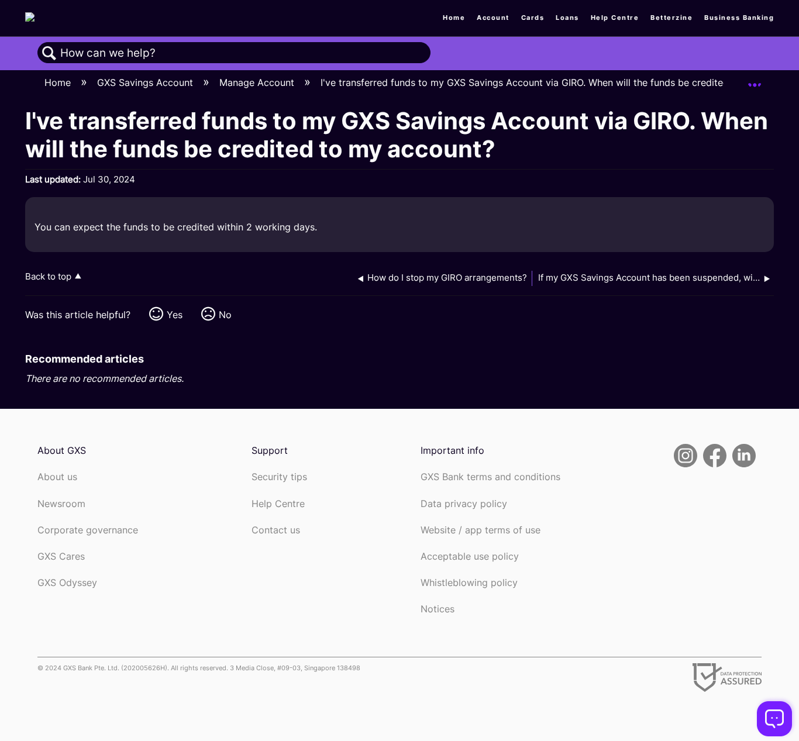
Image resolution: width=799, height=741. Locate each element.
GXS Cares (61, 556)
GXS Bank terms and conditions (490, 476)
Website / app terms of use (480, 530)
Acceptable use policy (470, 556)
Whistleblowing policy (469, 582)
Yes (174, 314)
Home (454, 17)
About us (57, 476)
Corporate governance (87, 530)
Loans (567, 17)
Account (493, 17)
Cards (533, 17)
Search (49, 53)
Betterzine (671, 17)
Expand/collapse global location (755, 79)
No (225, 314)
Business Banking (739, 17)
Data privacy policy (464, 503)
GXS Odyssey (67, 582)
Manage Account (258, 82)
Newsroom (61, 503)
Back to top (48, 276)
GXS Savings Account (146, 82)
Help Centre (615, 17)
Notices (437, 609)
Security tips (279, 476)
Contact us (276, 530)
